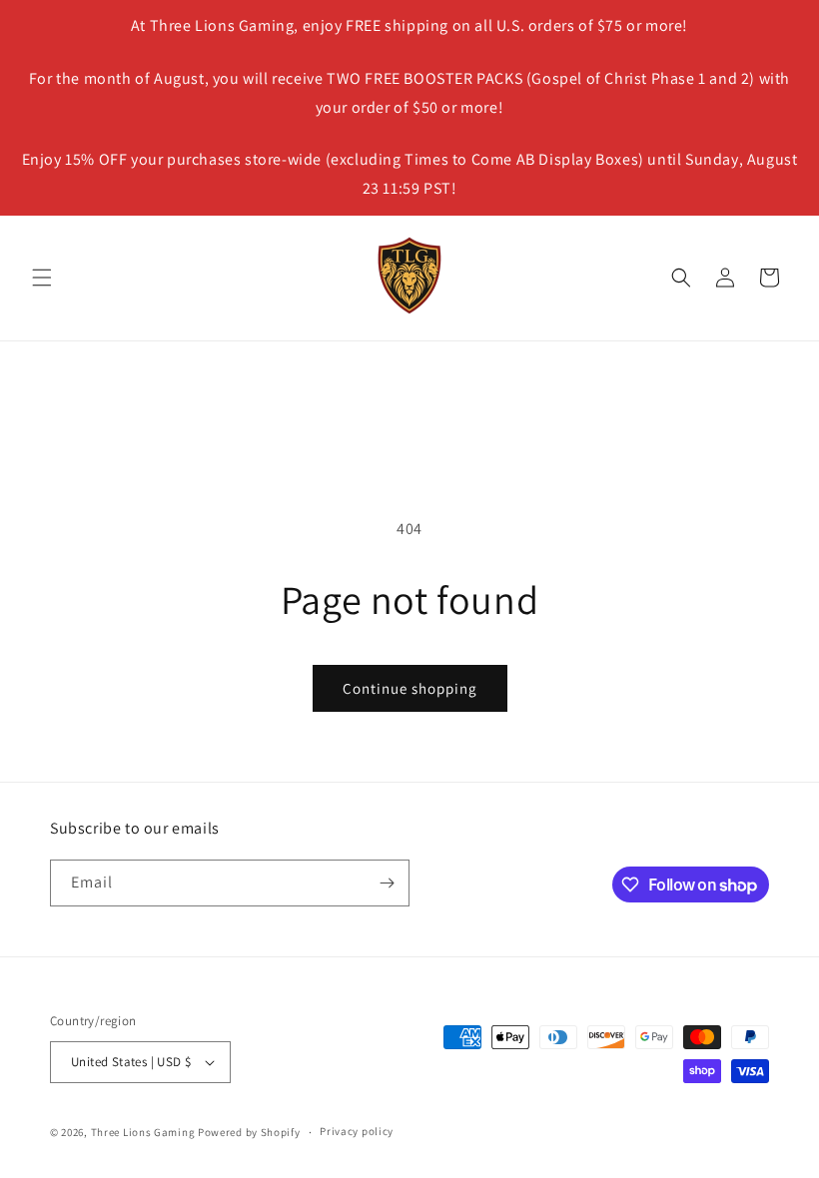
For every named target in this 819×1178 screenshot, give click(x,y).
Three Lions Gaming (143, 1132)
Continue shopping (410, 688)
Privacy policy (357, 1131)
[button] (42, 277)
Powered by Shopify (249, 1132)
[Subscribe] (387, 883)
